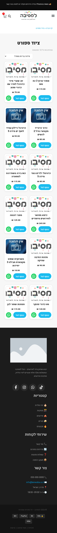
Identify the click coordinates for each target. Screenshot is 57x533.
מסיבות (40, 410)
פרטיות (31, 528)
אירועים (40, 415)
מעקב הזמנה (38, 460)
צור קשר (39, 444)
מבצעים (40, 426)
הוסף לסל (45, 98)
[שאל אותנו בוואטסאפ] (33, 98)
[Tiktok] (41, 387)
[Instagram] (24, 387)
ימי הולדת (39, 405)
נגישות (12, 528)
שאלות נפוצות (37, 454)
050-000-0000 (37, 477)
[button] (53, 15)
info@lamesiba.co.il (35, 482)
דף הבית (49, 28)
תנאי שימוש (21, 528)
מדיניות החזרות (36, 449)
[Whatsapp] (32, 387)
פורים (41, 421)
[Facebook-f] (15, 387)
